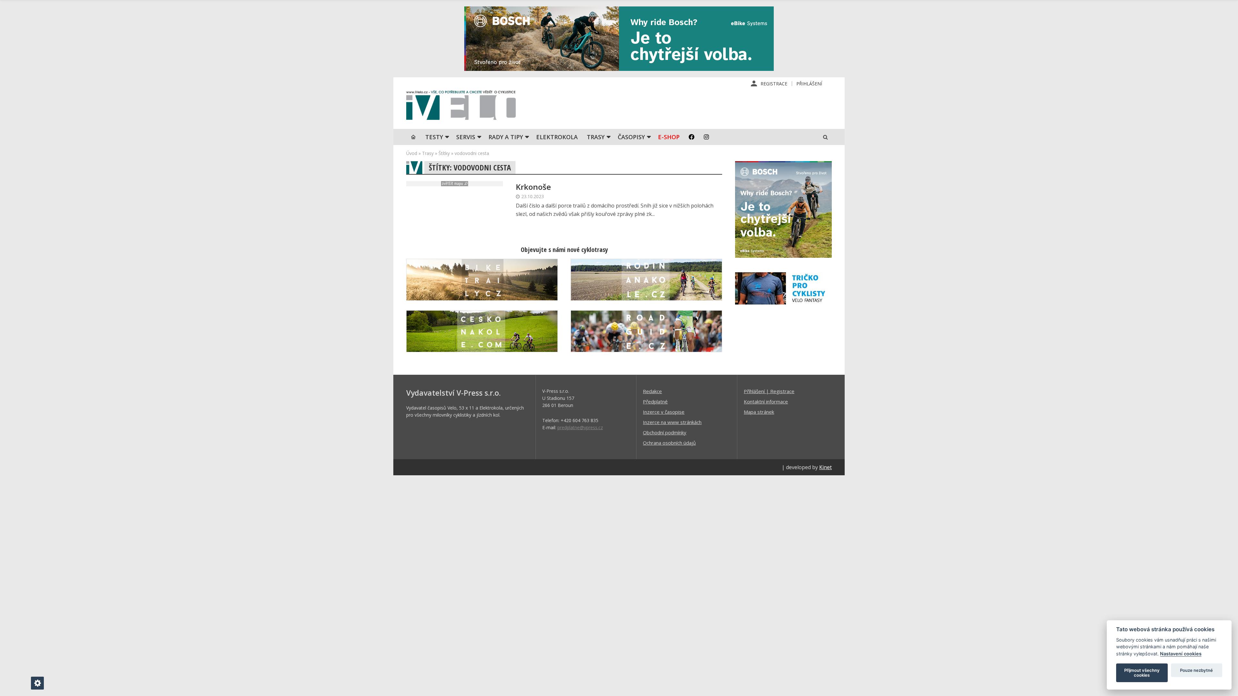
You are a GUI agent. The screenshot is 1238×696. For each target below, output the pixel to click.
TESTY (434, 137)
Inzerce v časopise (663, 412)
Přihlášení (809, 84)
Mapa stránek (759, 412)
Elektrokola (557, 137)
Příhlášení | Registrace (769, 391)
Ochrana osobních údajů (669, 443)
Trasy (595, 137)
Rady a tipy (505, 137)
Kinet (825, 467)
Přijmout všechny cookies (1142, 673)
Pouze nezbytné (1196, 670)
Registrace (774, 84)
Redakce (652, 391)
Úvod (411, 153)
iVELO (461, 106)
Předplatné (655, 401)
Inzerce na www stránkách (672, 422)
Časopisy (631, 137)
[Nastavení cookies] (37, 683)
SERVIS (465, 137)
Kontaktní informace (766, 401)
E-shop (669, 137)
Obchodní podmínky (664, 432)
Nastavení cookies (1181, 653)
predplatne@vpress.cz (580, 427)
